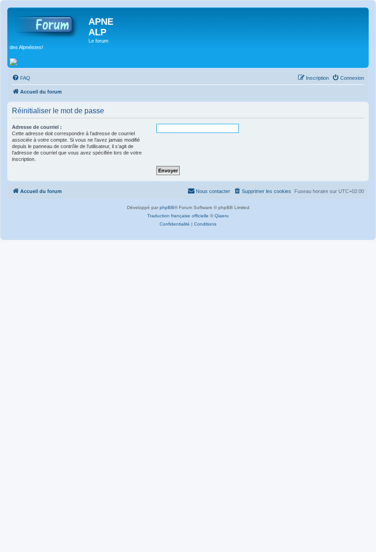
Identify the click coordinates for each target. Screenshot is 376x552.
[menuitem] (21, 77)
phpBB (167, 207)
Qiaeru (222, 215)
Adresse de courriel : (37, 127)
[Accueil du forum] (49, 24)
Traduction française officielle (178, 215)
